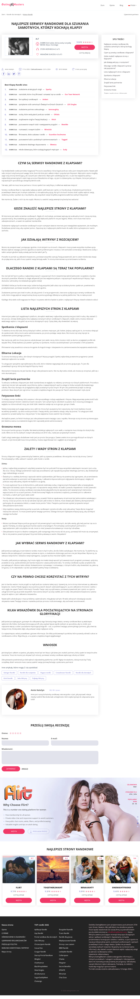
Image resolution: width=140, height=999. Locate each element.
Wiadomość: (7, 749)
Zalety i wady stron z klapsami (115, 93)
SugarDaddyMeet (41, 977)
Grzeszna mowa (110, 90)
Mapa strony (6, 952)
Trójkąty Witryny (38, 678)
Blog (121, 5)
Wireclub (48, 129)
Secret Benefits (65, 966)
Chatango (38, 981)
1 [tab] (137, 817)
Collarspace (63, 955)
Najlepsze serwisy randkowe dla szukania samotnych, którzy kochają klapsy (118, 46)
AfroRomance (39, 974)
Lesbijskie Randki (65, 952)
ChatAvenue (39, 963)
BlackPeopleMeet (41, 966)
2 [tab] (137, 820)
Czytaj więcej (84, 53)
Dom (102, 5)
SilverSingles (39, 970)
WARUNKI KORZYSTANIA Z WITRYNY (15, 948)
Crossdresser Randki (63, 673)
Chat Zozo (63, 977)
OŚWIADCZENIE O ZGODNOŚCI (13, 937)
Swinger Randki (9, 673)
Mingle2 (37, 959)
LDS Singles (72, 104)
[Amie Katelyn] (16, 699)
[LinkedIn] (9, 74)
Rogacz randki (45, 673)
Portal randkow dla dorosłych (45, 937)
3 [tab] (137, 823)
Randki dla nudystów (28, 673)
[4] (18, 733)
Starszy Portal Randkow (43, 955)
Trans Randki (64, 933)
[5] (20, 733)
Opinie (112, 5)
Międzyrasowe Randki (67, 941)
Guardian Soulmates (57, 134)
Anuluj (25, 769)
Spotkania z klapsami (112, 75)
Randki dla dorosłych (83, 673)
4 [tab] (137, 826)
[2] (13, 733)
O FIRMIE (5, 933)
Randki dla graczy (65, 937)
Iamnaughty (54, 109)
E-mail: (54, 738)
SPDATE (62, 970)
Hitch (54, 119)
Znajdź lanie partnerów (113, 83)
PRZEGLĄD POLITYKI (9, 944)
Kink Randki (8, 678)
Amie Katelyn (37, 690)
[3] (15, 733)
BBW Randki (63, 948)
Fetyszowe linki (109, 86)
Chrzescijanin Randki (42, 944)
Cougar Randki (40, 952)
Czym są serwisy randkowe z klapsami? (119, 53)
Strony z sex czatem (66, 944)
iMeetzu (53, 144)
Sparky (48, 89)
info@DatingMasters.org (117, 932)
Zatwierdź (10, 769)
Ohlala (56, 114)
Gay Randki (38, 933)
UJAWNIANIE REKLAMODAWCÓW (14, 941)
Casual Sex (38, 948)
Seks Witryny (22, 678)
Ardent (45, 99)
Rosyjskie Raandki (66, 929)
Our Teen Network (72, 94)
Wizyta (84, 47)
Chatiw (61, 959)
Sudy (65, 149)
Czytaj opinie (18, 895)
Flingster (62, 963)
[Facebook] (4, 74)
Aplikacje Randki (40, 929)
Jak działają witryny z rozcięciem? (116, 62)
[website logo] (19, 46)
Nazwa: (5, 738)
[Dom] (13, 4)
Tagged (64, 139)
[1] (10, 733)
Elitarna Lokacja (110, 79)
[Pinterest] (19, 74)
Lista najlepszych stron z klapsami (117, 72)
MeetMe (64, 124)
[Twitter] (14, 74)
